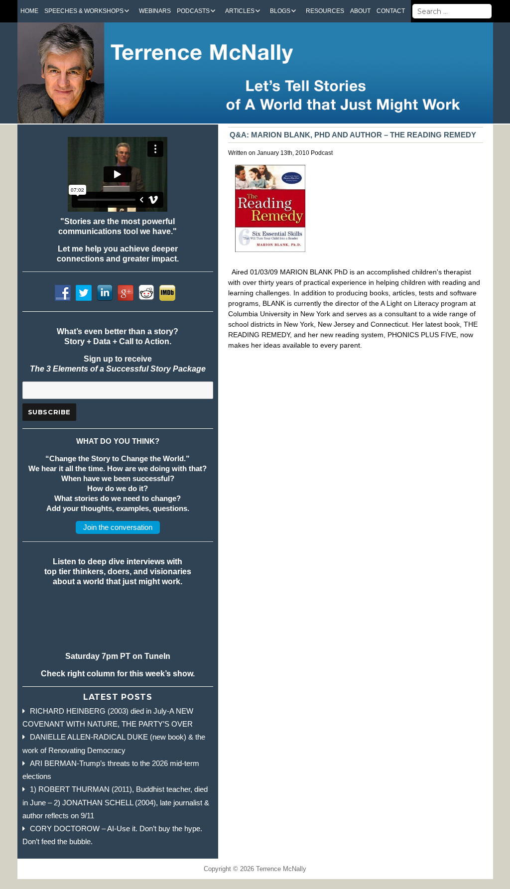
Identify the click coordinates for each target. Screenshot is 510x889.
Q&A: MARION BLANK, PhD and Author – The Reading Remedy (353, 134)
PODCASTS (193, 10)
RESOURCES (325, 10)
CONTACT (391, 10)
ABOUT (360, 10)
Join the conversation (117, 527)
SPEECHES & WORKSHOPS (84, 10)
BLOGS (280, 10)
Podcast (322, 152)
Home (29, 10)
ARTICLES (240, 10)
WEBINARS (155, 10)
